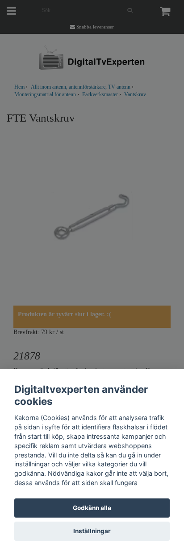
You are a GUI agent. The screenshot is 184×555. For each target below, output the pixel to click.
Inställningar (92, 531)
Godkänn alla (92, 507)
